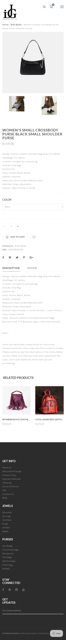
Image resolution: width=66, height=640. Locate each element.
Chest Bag (7, 565)
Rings (5, 523)
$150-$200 (16, 24)
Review (32, 268)
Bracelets (7, 512)
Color (6, 200)
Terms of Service (10, 486)
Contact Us (8, 494)
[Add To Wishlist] (34, 237)
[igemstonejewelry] (10, 12)
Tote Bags (7, 557)
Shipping (6, 482)
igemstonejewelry (28, 633)
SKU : (5, 249)
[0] (51, 7)
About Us (6, 467)
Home (5, 24)
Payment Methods (11, 479)
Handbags (7, 546)
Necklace (7, 520)
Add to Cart (17, 237)
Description (11, 268)
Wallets (6, 568)
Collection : (8, 246)
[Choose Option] (16, 407)
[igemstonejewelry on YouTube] (23, 589)
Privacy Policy (9, 475)
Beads (5, 531)
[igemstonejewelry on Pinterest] (9, 589)
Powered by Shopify (47, 633)
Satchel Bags (9, 561)
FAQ (4, 490)
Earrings (6, 516)
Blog (4, 498)
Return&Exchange (11, 471)
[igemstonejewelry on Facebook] (3, 589)
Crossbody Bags (10, 549)
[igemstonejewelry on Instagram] (16, 589)
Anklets (6, 527)
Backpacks (8, 553)
